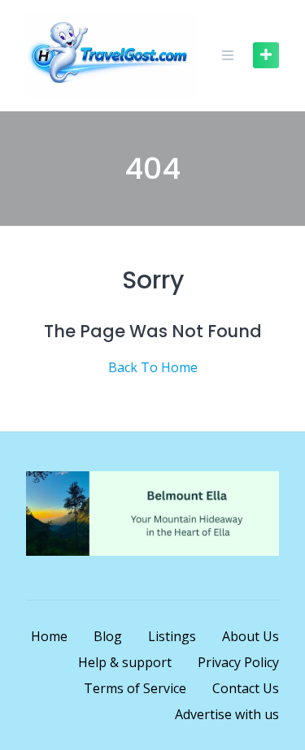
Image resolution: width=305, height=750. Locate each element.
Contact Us (245, 688)
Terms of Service (135, 688)
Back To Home (153, 367)
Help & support (125, 662)
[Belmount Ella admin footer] (152, 551)
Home (49, 636)
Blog (108, 636)
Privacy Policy (238, 662)
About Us (250, 636)
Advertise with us (227, 714)
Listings (172, 636)
